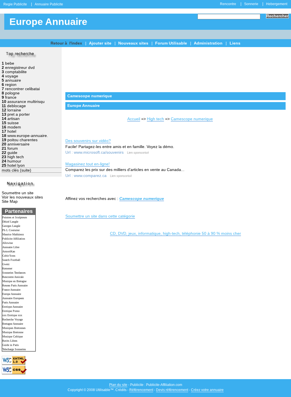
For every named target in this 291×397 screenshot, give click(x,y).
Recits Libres (9, 340)
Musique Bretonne (12, 332)
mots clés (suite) (16, 170)
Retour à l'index (66, 43)
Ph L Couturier (11, 230)
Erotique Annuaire (12, 306)
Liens (235, 43)
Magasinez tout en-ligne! (87, 164)
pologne (12, 93)
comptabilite (16, 72)
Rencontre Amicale (13, 276)
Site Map (10, 201)
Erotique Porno (11, 310)
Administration (208, 43)
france (10, 97)
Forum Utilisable (171, 43)
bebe (9, 63)
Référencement (141, 390)
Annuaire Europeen (13, 298)
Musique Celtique (12, 336)
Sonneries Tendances (14, 272)
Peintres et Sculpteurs (14, 217)
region (10, 85)
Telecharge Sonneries (14, 349)
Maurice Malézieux (13, 234)
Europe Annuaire (11, 293)
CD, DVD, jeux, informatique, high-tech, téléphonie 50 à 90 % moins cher (175, 233)
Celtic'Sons (8, 255)
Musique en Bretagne (14, 281)
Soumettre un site (18, 193)
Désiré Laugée (10, 221)
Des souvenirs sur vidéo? (88, 141)
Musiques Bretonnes (14, 328)
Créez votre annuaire (207, 390)
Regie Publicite (15, 4)
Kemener (7, 268)
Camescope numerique (192, 119)
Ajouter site (100, 43)
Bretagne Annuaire (12, 323)
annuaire (13, 80)
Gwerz (5, 264)
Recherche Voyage (12, 319)
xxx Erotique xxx (12, 315)
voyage (11, 76)
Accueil (133, 119)
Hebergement (276, 4)
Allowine (7, 242)
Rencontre (228, 4)
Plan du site (118, 385)
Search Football (11, 259)
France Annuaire (11, 289)
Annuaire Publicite (49, 4)
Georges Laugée (11, 225)
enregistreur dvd (20, 68)
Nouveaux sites (133, 43)
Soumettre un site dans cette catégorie (100, 216)
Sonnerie (251, 4)
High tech (155, 119)
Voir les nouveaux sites (22, 197)
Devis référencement (172, 390)
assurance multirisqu (26, 102)
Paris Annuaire (10, 302)
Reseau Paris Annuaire (15, 285)
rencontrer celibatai (22, 89)
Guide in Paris (10, 345)
